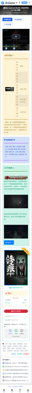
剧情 (14, 344)
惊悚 (4, 348)
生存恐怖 (10, 351)
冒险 (10, 344)
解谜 (22, 351)
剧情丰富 (20, 344)
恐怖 (21, 346)
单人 (25, 344)
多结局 (9, 346)
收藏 (20, 354)
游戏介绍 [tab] (8, 19)
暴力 (13, 348)
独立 (4, 351)
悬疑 (25, 346)
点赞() (27, 354)
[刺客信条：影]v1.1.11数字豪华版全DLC (17, 363)
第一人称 (16, 351)
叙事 (4, 346)
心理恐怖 (15, 346)
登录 (25, 2)
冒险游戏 (16, 12)
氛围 (24, 348)
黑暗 (26, 351)
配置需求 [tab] (19, 19)
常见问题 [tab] (8, 24)
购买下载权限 (17, 311)
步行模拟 (18, 348)
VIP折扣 (17, 298)
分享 (14, 354)
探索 (9, 348)
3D (6, 344)
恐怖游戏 (20, 12)
